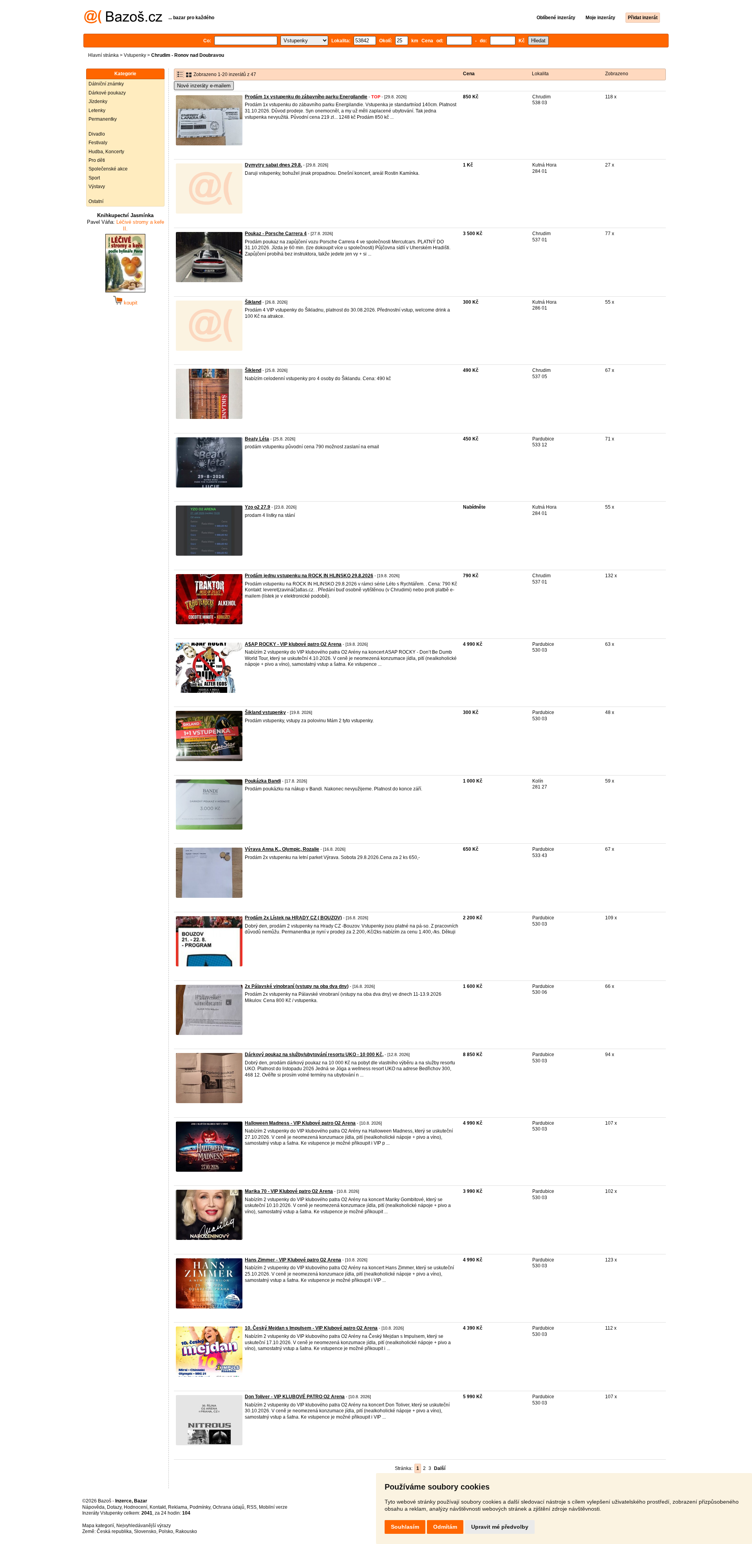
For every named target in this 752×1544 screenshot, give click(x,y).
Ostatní (96, 201)
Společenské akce (108, 169)
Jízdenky (98, 101)
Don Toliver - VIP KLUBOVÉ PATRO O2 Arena (295, 1396)
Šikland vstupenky (265, 712)
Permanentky (103, 119)
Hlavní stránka (103, 55)
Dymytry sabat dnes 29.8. (273, 165)
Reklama (177, 1507)
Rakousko (186, 1531)
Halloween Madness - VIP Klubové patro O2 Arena (300, 1123)
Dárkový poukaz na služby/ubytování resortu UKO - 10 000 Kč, (314, 1054)
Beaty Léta (257, 439)
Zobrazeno (616, 73)
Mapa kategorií (98, 1525)
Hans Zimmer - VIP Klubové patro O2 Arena (293, 1260)
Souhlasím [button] (405, 1527)
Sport (94, 178)
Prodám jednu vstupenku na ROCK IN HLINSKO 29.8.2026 (309, 575)
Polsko (166, 1531)
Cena (469, 73)
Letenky (97, 110)
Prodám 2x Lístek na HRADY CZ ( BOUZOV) (293, 918)
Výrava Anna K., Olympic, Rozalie (282, 849)
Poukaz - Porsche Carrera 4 (276, 233)
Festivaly (98, 142)
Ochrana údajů (228, 1507)
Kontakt (158, 1507)
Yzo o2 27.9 (257, 507)
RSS (252, 1507)
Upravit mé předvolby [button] (499, 1527)
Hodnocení (135, 1507)
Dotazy (114, 1507)
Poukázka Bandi (263, 781)
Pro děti (97, 160)
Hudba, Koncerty (106, 151)
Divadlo (97, 134)
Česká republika (114, 1531)
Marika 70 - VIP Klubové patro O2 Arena (289, 1191)
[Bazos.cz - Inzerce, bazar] (123, 22)
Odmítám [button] (445, 1527)
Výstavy (97, 186)
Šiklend (253, 370)
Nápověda (93, 1507)
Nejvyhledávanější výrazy (143, 1525)
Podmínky (200, 1507)
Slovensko (145, 1531)
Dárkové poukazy (107, 93)
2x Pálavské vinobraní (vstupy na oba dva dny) (297, 986)
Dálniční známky (106, 84)
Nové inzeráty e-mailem (204, 86)
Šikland (253, 302)
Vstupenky (135, 55)
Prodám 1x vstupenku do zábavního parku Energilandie (306, 97)
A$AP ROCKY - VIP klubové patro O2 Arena (293, 644)
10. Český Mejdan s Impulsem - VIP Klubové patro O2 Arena (311, 1328)
